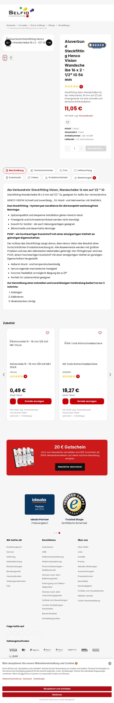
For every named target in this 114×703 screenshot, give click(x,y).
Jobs (80, 551)
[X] (27, 633)
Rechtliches (49, 540)
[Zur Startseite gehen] (21, 13)
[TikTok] (34, 633)
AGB (44, 551)
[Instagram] (21, 633)
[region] (28, 47)
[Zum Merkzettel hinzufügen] (68, 122)
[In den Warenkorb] (13, 401)
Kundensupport (14, 547)
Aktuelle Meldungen (87, 566)
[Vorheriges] (8, 43)
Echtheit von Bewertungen (55, 600)
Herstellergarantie (51, 618)
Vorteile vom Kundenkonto (91, 590)
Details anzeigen (34, 401)
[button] (85, 86)
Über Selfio (83, 547)
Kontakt (81, 556)
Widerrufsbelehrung (52, 561)
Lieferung (11, 556)
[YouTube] (15, 633)
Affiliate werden (85, 595)
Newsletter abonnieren (70, 466)
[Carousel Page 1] (54, 533)
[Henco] (97, 45)
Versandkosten (86, 115)
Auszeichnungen (86, 571)
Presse (81, 561)
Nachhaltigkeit (85, 586)
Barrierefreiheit (49, 613)
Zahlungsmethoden (16, 581)
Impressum (47, 547)
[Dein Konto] (102, 13)
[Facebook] (9, 633)
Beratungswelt (13, 571)
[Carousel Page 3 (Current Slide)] (59, 533)
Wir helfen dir (14, 540)
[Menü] (6, 13)
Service (10, 551)
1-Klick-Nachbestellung (89, 600)
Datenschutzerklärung (53, 556)
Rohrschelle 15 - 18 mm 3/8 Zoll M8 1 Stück (30, 365)
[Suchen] (99, 13)
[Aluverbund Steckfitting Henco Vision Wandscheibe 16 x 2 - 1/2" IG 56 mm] (28, 42)
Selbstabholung (14, 561)
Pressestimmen (85, 576)
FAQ (8, 586)
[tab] (14, 170)
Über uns (83, 540)
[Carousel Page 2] (57, 533)
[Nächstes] (49, 43)
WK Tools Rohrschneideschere (79, 364)
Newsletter (83, 581)
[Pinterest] (40, 633)
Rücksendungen (14, 566)
